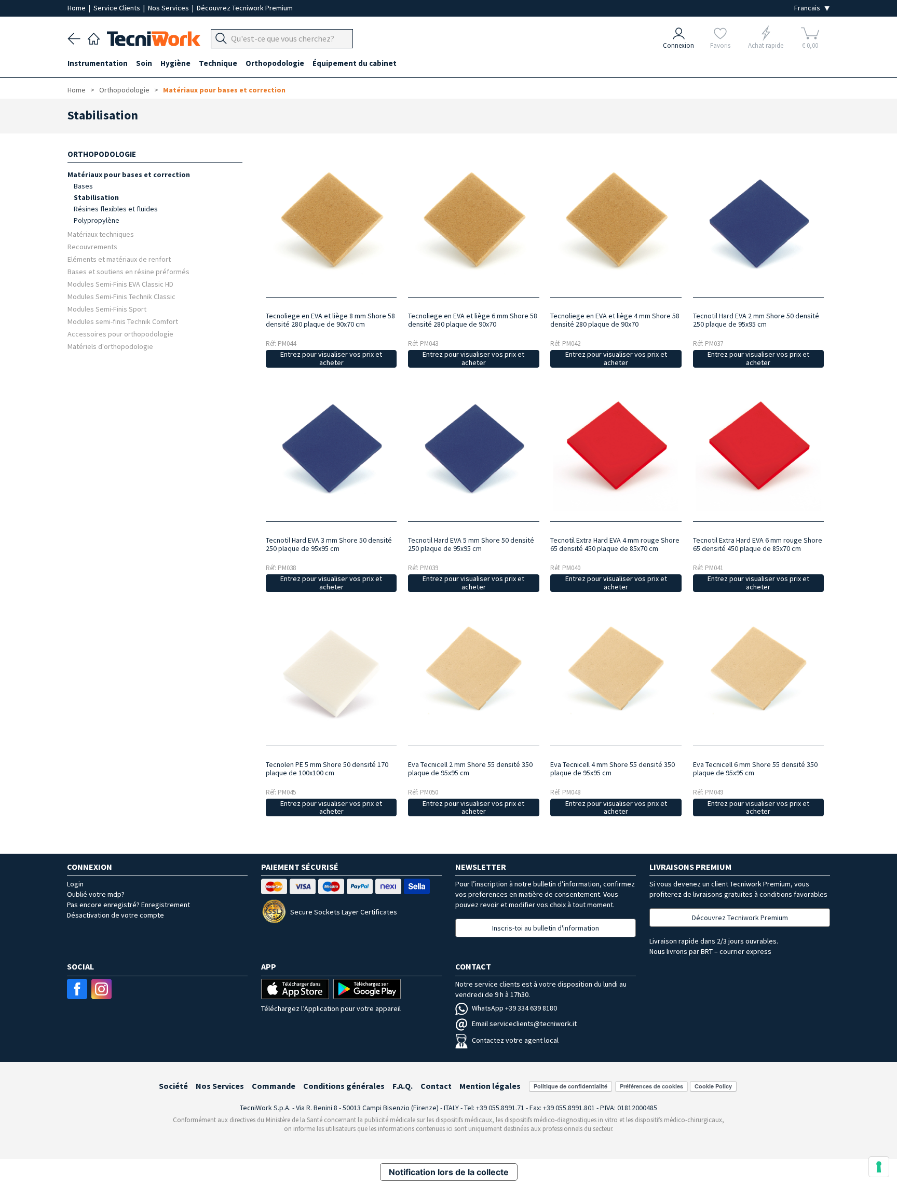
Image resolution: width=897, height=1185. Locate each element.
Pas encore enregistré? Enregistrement (128, 904)
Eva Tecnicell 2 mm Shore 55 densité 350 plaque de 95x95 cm (470, 768)
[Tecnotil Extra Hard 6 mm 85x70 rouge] (758, 448)
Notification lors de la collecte (449, 1172)
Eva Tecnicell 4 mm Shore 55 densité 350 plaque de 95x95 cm (612, 768)
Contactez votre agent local (515, 1040)
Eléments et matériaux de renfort (119, 258)
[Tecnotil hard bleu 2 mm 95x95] (758, 224)
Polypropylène (96, 220)
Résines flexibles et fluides (116, 209)
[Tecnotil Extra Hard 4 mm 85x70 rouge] (615, 448)
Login (75, 883)
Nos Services (169, 7)
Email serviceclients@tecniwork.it (524, 1023)
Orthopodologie (124, 90)
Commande (273, 1086)
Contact (436, 1086)
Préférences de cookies (651, 1086)
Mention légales (490, 1086)
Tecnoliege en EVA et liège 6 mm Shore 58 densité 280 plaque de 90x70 (472, 320)
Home (77, 7)
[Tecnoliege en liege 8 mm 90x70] (330, 224)
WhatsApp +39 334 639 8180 (514, 1008)
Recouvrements (92, 246)
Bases (83, 186)
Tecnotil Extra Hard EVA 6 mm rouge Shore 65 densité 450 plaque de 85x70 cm (757, 544)
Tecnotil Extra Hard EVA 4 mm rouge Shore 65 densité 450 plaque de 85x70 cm (614, 544)
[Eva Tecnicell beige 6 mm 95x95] (758, 673)
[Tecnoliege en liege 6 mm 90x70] (473, 224)
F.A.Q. (402, 1086)
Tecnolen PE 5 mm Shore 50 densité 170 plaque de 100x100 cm (327, 768)
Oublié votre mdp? (96, 894)
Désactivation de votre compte (115, 915)
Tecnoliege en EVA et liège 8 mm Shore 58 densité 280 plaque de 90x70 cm (330, 320)
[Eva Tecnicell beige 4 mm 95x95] (615, 673)
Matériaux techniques (100, 234)
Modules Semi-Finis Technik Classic (121, 296)
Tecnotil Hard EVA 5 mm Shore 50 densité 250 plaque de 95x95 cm (471, 544)
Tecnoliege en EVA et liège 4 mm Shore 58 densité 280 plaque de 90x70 (614, 320)
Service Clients (117, 7)
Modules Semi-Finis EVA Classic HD (120, 283)
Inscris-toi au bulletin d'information (545, 928)
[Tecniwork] (93, 37)
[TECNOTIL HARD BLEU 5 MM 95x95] (473, 448)
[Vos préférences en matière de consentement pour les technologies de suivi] (879, 1167)
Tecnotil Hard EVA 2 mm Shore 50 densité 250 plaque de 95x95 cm (756, 320)
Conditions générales (344, 1086)
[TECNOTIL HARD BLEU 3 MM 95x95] (330, 448)
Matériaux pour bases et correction (224, 90)
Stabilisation (96, 197)
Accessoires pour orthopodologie (120, 333)
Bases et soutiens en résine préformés (128, 271)
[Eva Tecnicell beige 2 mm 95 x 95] (473, 673)
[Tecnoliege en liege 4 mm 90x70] (615, 224)
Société (173, 1086)
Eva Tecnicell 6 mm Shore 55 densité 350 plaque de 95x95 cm (755, 768)
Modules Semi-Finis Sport (106, 308)
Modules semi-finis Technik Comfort (122, 321)
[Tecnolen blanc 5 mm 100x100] (330, 673)
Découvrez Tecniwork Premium (245, 7)
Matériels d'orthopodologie (110, 346)
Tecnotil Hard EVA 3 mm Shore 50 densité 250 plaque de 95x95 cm (329, 544)
